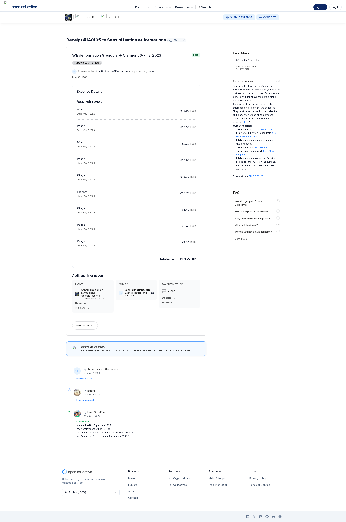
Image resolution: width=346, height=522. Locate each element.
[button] (87, 17)
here (246, 122)
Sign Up (320, 7)
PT (262, 176)
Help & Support (218, 478)
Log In (335, 7)
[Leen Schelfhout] (77, 413)
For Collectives (178, 484)
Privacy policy (257, 478)
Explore (132, 484)
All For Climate (242, 69)
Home (131, 478)
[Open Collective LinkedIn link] (247, 516)
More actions (83, 325)
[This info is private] (173, 298)
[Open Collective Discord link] (273, 516)
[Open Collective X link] (254, 516)
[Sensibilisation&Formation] (74, 71)
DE (254, 176)
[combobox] (91, 492)
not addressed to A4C (263, 129)
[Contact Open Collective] (280, 516)
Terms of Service (259, 484)
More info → (240, 239)
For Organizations (179, 478)
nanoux (91, 390)
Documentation (218, 484)
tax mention (261, 147)
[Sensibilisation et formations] (69, 17)
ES (258, 176)
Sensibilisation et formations (136, 40)
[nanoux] (77, 392)
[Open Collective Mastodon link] (260, 516)
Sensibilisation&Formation (102, 369)
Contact (133, 497)
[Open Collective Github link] (267, 516)
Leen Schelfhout (97, 412)
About (132, 491)
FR (250, 176)
